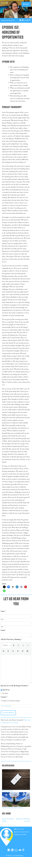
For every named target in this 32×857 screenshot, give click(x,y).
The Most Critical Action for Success (12, 808)
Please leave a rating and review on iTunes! (15, 721)
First (2, 620)
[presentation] (6, 645)
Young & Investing (7, 791)
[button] (6, 645)
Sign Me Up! (6, 690)
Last (2, 627)
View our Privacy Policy (6, 706)
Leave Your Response (8, 713)
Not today (5, 694)
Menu (27, 4)
